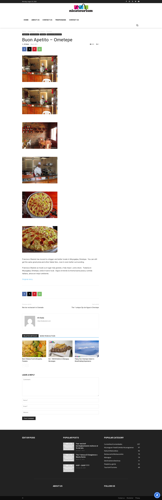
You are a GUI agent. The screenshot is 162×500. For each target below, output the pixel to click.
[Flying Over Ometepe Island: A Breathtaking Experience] (87, 349)
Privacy (137, 498)
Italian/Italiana (34, 34)
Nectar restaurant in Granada (32, 307)
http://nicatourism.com (44, 321)
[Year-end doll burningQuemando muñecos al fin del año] (68, 446)
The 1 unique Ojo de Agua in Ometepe (85, 307)
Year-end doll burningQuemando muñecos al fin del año (87, 446)
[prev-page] (23, 365)
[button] (137, 25)
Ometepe (42, 34)
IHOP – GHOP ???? (82, 465)
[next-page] (27, 365)
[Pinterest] (34, 49)
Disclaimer (130, 498)
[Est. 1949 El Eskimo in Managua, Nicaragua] (60, 349)
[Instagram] (129, 1)
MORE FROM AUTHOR (47, 336)
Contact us (121, 498)
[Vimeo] (135, 1)
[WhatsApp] (39, 49)
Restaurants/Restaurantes (54, 34)
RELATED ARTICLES (30, 336)
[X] (132, 1)
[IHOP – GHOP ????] (68, 468)
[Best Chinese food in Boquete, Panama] (34, 349)
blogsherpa (31, 31)
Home (24, 31)
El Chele (26, 44)
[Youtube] (138, 1)
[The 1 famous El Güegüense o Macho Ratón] (68, 457)
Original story (27, 279)
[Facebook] (126, 1)
